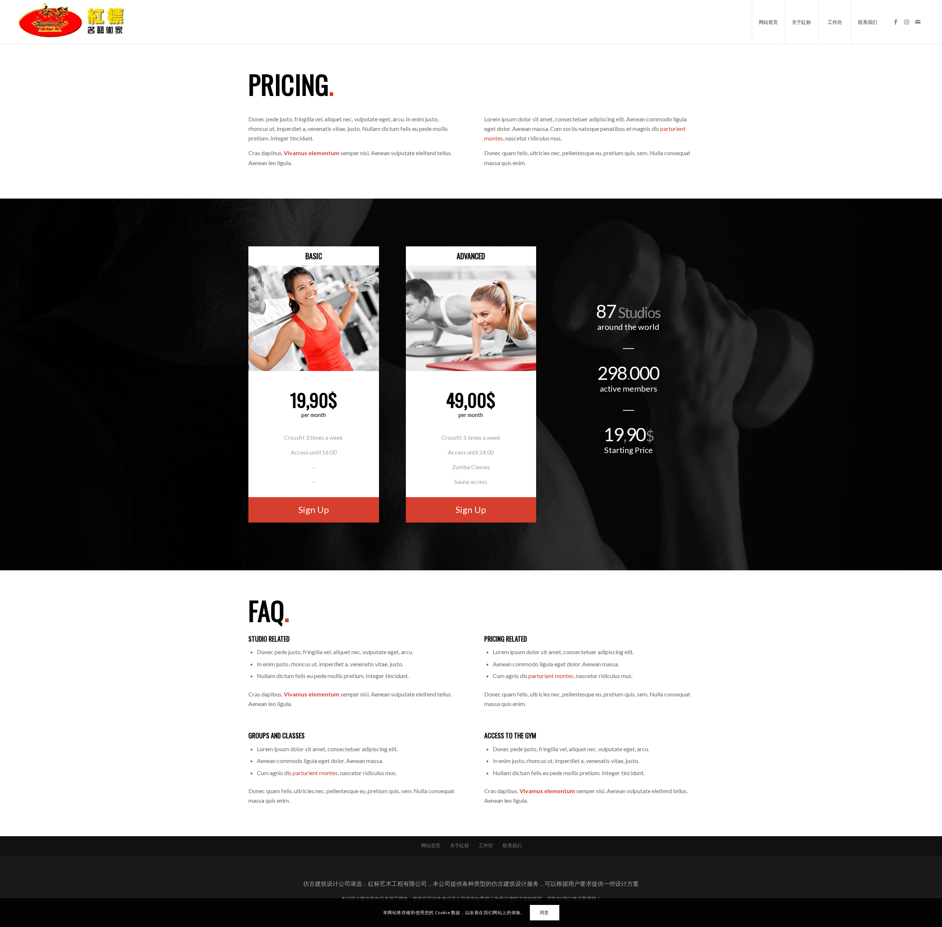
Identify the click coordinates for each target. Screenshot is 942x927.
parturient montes (551, 675)
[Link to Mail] (917, 21)
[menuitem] (768, 22)
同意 (544, 912)
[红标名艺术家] (74, 22)
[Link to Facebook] (895, 21)
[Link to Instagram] (906, 21)
